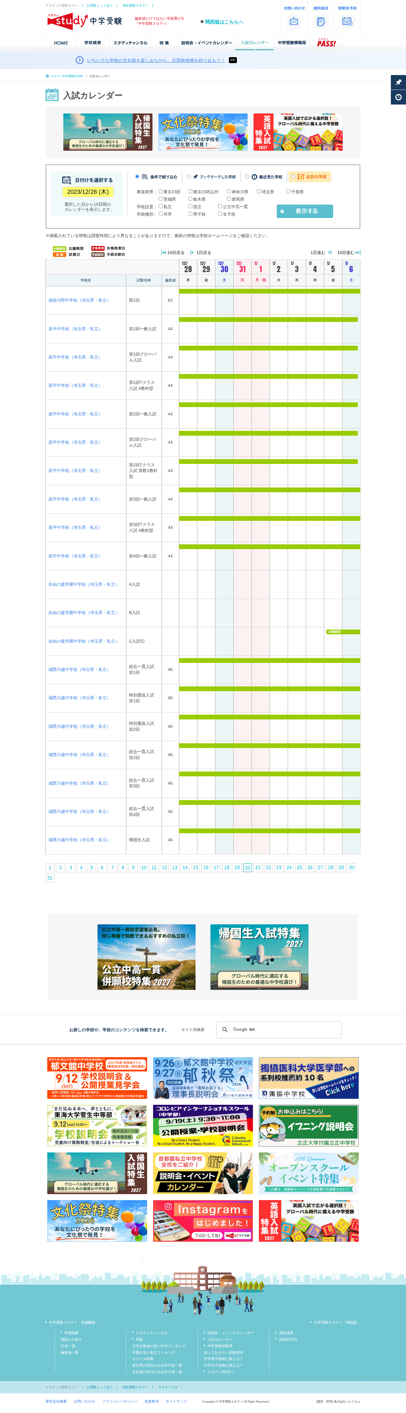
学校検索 (71, 1333)
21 (258, 867)
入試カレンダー (219, 1339)
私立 (167, 206)
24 (289, 867)
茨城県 (169, 199)
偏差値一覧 (69, 1352)
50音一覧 (68, 1346)
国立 (197, 206)
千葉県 (297, 191)
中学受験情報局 (219, 1346)
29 (341, 867)
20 (247, 867)
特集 (139, 1339)
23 (278, 867)
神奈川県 (240, 191)
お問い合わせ (84, 1401)
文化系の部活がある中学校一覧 (157, 1372)
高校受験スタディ (135, 5)
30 (351, 867)
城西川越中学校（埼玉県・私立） (79, 669)
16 (206, 867)
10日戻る (176, 252)
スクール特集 (143, 1359)
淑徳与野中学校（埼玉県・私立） (79, 300)
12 (164, 867)
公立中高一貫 (235, 206)
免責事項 (151, 1401)
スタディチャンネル (152, 1333)
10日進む (346, 252)
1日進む (318, 252)
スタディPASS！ (221, 1372)
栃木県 (199, 199)
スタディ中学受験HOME (67, 76)
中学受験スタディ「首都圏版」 (74, 1322)
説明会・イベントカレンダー (230, 1333)
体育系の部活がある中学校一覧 (157, 1365)
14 (185, 867)
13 (174, 867)
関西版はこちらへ (224, 21)
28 (330, 867)
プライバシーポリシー (120, 1401)
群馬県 (238, 199)
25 (299, 867)
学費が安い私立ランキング (153, 1352)
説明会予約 (288, 1339)
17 (216, 867)
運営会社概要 (56, 1401)
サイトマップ (176, 1401)
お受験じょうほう (100, 5)
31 (50, 878)
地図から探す (71, 1339)
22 (268, 867)
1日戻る (203, 252)
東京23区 (172, 191)
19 (237, 867)
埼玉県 (268, 191)
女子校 (229, 214)
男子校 (199, 214)
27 (320, 867)
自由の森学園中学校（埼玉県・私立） (83, 584)
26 (310, 867)
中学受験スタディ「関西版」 (337, 1322)
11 (154, 867)
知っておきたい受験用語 (223, 1352)
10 (143, 867)
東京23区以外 (206, 191)
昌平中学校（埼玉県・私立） (75, 328)
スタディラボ (168, 1387)
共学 (167, 214)
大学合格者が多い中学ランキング (159, 1346)
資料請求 (286, 1333)
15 (195, 867)
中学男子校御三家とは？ (223, 1359)
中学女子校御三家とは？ (223, 1365)
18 (226, 867)
